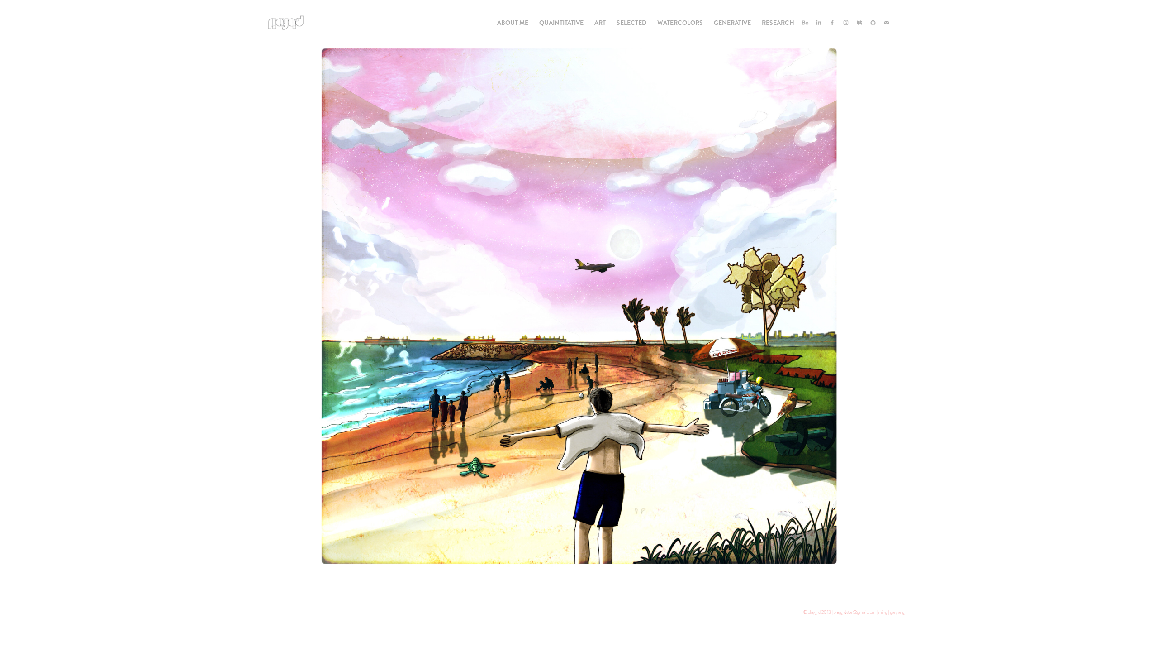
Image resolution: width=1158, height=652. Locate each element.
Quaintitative (561, 22)
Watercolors (680, 22)
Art (600, 22)
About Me (512, 22)
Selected (631, 22)
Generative (732, 22)
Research (778, 22)
